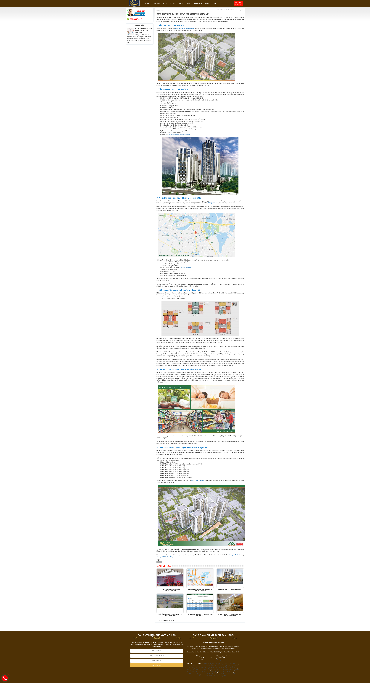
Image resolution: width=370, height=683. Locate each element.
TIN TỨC (215, 3)
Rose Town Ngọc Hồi (197, 480)
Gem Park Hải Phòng (202, 668)
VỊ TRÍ (165, 3)
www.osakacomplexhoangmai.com (216, 660)
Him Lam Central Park (208, 674)
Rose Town (226, 668)
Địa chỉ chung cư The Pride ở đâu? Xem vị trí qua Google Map (143, 30)
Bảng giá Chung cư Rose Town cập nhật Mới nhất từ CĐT (183, 14)
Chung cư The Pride (194, 666)
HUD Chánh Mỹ (206, 664)
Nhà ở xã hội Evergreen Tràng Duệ (206, 672)
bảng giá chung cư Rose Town (185, 28)
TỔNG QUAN (156, 3)
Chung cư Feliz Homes (236, 555)
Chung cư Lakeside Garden (224, 674)
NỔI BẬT (207, 3)
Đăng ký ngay (156, 665)
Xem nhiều (139, 25)
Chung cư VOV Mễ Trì (207, 666)
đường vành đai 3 (213, 203)
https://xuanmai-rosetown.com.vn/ (180, 134)
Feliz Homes (234, 668)
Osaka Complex (186, 268)
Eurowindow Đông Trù (221, 666)
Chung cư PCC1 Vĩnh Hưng (164, 557)
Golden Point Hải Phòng (225, 672)
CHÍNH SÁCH (198, 3)
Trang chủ (146, 3)
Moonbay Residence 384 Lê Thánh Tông (223, 670)
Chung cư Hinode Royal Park (218, 676)
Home (158, 10)
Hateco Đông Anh (205, 670)
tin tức (162, 10)
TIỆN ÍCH (188, 3)
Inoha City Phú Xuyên (216, 668)
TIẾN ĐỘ (180, 3)
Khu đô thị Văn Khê (232, 664)
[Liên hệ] (5, 677)
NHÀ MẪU (172, 3)
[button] (156, 665)
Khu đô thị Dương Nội (219, 664)
